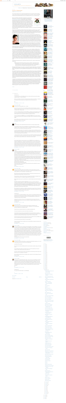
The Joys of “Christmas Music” (17, 10)
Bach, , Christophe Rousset (50, 26)
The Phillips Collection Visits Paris (49, 365)
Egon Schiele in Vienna (48, 337)
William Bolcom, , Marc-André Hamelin (50, 168)
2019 (45, 252)
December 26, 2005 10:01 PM (19, 267)
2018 (45, 253)
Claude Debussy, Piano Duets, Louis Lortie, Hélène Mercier (50, 116)
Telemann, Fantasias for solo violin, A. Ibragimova (50, 104)
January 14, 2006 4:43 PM (18, 273)
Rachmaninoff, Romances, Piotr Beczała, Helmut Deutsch (50, 68)
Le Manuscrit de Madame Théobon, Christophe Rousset (50, 217)
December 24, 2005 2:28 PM (19, 166)
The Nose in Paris (47, 373)
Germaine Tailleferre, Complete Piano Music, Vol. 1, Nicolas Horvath (50, 191)
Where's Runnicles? (46, 224)
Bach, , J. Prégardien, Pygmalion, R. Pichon (50, 202)
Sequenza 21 (45, 231)
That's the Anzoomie (47, 349)
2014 (45, 258)
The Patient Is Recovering (48, 326)
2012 (45, 260)
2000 (45, 398)
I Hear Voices (45, 228)
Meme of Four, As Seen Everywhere (49, 300)
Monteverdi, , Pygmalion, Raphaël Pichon (50, 64)
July (45, 386)
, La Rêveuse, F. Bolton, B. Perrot (50, 75)
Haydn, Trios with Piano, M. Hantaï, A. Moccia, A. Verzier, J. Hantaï (50, 157)
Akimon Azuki (16, 149)
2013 (45, 259)
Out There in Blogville (48, 378)
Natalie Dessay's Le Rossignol (48, 304)
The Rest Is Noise (46, 222)
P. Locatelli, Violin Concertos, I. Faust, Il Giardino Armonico (49, 72)
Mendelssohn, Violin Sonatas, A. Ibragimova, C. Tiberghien (50, 206)
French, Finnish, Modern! (48, 345)
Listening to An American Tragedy (49, 295)
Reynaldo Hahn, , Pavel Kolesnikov (50, 165)
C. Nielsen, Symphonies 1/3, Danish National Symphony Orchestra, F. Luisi (50, 93)
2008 (45, 265)
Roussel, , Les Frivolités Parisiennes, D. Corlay (50, 213)
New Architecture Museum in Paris (49, 346)
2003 (45, 396)
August (46, 385)
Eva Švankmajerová (47, 359)
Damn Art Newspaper (47, 334)
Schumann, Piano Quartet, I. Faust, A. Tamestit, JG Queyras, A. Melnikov (50, 34)
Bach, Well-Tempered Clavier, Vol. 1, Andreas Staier (50, 90)
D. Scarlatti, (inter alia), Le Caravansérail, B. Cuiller (50, 187)
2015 (45, 257)
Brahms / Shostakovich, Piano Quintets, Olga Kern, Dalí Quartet (50, 209)
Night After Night (46, 223)
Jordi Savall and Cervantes (48, 355)
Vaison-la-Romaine (47, 285)
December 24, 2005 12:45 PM (19, 147)
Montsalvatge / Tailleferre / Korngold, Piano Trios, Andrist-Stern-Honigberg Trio (50, 79)
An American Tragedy (47, 358)
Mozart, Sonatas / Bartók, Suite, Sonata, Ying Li (50, 108)
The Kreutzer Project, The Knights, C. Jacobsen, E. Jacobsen (50, 123)
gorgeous (39, 45)
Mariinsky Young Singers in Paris (49, 336)
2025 (45, 245)
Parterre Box (45, 229)
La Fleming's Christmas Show (48, 289)
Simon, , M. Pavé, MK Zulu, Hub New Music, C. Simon (50, 154)
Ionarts (17, 4)
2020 (45, 251)
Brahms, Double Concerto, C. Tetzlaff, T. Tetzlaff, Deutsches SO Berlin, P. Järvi (50, 45)
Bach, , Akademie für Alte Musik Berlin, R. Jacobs (50, 172)
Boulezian (45, 225)
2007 (45, 266)
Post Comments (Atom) (18, 278)
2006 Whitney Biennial (48, 380)
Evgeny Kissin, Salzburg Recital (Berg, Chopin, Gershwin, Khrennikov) (50, 120)
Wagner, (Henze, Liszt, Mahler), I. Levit (49, 112)
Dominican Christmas (47, 303)
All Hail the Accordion (47, 360)
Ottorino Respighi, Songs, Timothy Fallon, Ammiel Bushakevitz (50, 161)
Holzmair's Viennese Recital (48, 364)
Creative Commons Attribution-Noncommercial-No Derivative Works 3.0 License (48, 240)
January (46, 393)
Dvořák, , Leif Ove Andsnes (49, 97)
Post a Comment (14, 275)
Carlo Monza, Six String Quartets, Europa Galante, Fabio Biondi (50, 180)
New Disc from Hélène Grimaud (49, 335)
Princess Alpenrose (16, 168)
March (46, 391)
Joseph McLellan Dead (48, 281)
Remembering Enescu (47, 370)
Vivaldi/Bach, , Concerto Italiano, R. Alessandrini (50, 198)
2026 (45, 244)
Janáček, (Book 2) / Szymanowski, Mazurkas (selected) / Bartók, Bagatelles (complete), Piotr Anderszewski (48, 20)
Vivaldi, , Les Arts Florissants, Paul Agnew (50, 150)
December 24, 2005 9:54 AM (19, 121)
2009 (45, 264)
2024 (45, 246)
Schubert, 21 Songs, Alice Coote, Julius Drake (50, 176)
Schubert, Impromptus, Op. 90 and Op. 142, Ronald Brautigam (50, 56)
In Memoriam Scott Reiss (48, 318)
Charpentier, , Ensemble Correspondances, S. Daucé (50, 41)
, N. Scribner (37, 25)
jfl (14, 123)
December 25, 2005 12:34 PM (19, 202)
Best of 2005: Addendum (48, 296)
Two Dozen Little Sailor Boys (48, 325)
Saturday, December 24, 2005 (17, 11)
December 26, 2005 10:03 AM (19, 256)
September (46, 384)
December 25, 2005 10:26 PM (19, 223)
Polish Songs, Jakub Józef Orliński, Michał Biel (50, 183)
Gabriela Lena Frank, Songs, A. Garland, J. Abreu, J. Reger (49, 139)
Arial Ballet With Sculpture (48, 344)
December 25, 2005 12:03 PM (19, 191)
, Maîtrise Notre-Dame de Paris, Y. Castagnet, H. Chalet (50, 194)
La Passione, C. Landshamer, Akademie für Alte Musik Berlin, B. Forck (50, 127)
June (45, 387)
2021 (45, 250)
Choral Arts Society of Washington (16, 19)
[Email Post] (12, 88)
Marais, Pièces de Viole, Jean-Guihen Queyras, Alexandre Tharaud (50, 87)
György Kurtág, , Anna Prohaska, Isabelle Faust (50, 131)
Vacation (46, 284)
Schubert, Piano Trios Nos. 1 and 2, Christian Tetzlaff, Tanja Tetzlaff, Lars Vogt (50, 83)
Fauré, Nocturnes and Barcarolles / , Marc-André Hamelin (50, 60)
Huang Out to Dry (47, 379)
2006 (45, 267)
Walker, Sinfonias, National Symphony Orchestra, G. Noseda (49, 49)
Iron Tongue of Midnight (47, 227)
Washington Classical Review (47, 232)
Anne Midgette (45, 226)
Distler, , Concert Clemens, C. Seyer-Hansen (50, 37)
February (46, 392)
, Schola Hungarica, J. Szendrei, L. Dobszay (50, 30)
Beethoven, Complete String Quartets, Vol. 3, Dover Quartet (50, 101)
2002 (45, 397)
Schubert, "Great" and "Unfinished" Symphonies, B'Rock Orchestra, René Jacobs (50, 134)
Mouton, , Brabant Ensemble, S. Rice (50, 146)
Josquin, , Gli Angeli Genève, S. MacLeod (50, 53)
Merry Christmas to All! (48, 292)
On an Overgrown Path (46, 230)
